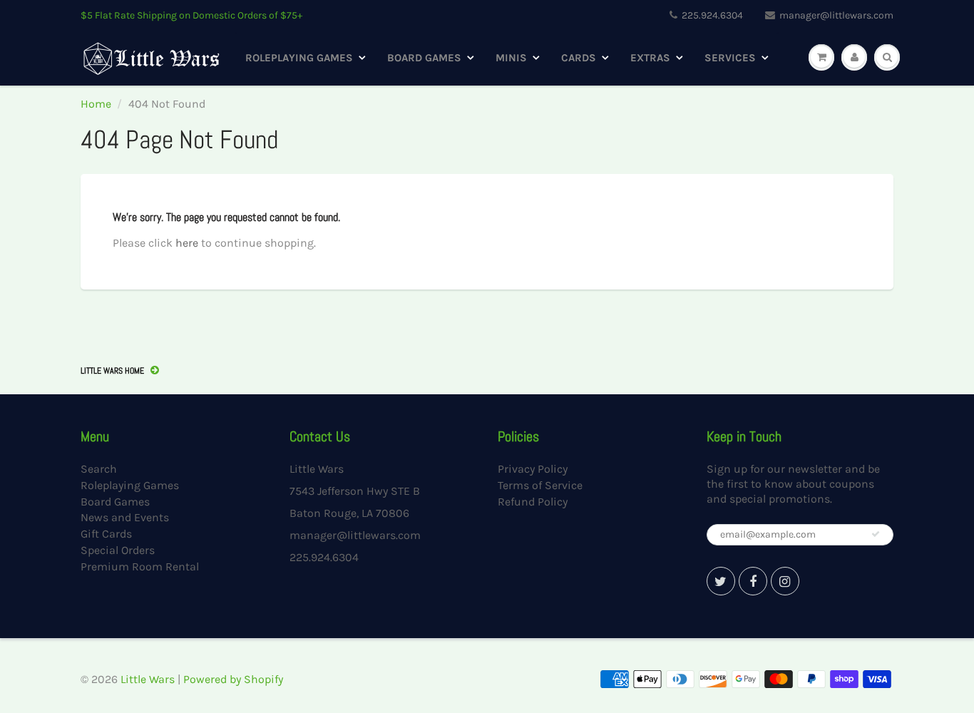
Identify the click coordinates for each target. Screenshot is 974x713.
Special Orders (118, 550)
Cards (578, 57)
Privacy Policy (533, 469)
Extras (650, 57)
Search (99, 469)
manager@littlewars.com (836, 15)
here (186, 243)
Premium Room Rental (140, 566)
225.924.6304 (712, 15)
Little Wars (148, 679)
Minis (511, 57)
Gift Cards (106, 533)
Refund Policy (533, 501)
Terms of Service (540, 485)
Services (730, 57)
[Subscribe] (876, 534)
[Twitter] (721, 581)
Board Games (424, 57)
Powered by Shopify (233, 679)
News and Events (125, 517)
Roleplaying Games (299, 57)
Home (96, 104)
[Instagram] (785, 581)
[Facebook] (753, 581)
